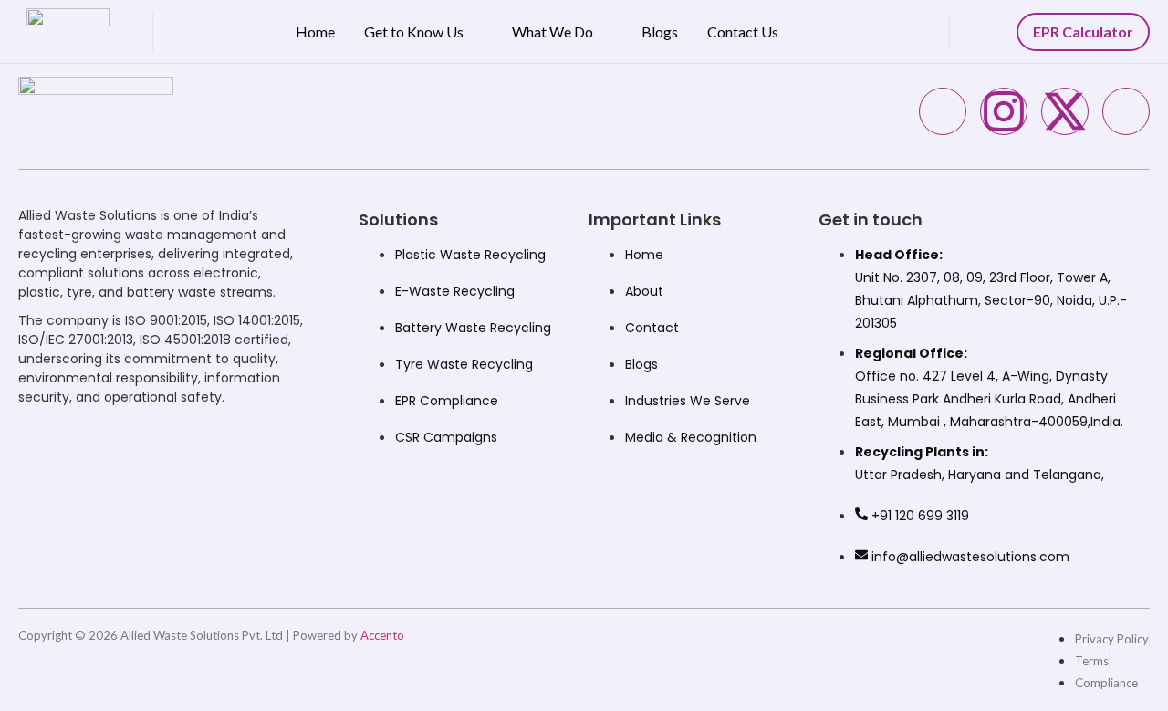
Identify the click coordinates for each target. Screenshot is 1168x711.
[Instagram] (1003, 111)
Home (315, 31)
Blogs (659, 31)
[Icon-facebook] (942, 111)
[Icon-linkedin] (1126, 111)
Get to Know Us (414, 31)
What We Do (552, 31)
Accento (382, 635)
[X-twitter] (1065, 111)
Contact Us (742, 31)
